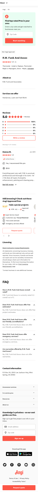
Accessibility (18, 481)
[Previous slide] (4, 236)
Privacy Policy (24, 478)
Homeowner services (9, 387)
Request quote (16, 230)
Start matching (19, 41)
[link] (17, 215)
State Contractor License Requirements (16, 248)
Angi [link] (4, 9)
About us (6, 405)
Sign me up (19, 438)
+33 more (30, 69)
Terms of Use (13, 478)
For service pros (8, 393)
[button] (4, 236)
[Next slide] (9, 236)
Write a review (19, 138)
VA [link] (9, 9)
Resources (6, 399)
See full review (8, 184)
